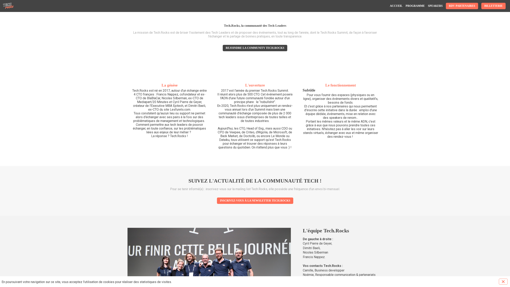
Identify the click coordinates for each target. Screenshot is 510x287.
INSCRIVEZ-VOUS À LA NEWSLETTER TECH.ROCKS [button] (255, 200)
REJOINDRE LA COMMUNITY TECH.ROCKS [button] (255, 47)
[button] (462, 6)
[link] (396, 6)
